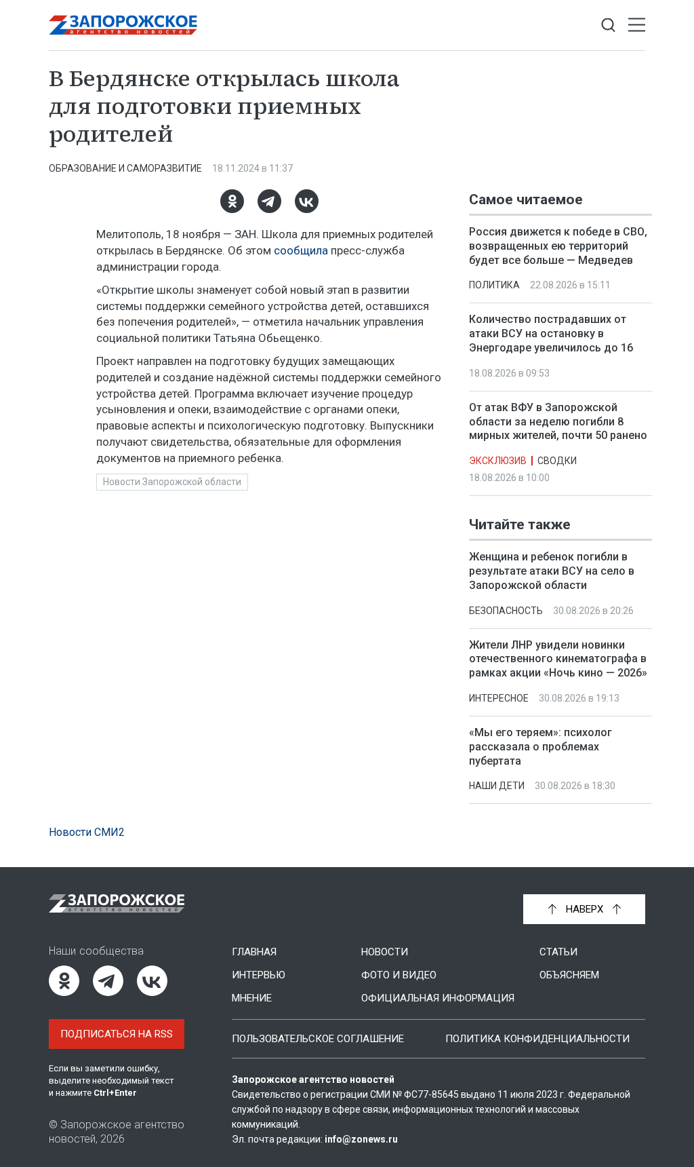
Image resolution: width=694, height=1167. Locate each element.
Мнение (252, 998)
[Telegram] (269, 201)
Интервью (258, 975)
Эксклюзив (498, 460)
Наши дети (497, 786)
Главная (254, 952)
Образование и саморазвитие (125, 168)
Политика (494, 285)
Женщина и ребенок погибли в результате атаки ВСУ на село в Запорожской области (551, 571)
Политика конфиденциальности (537, 1039)
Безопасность (506, 610)
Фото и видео (398, 975)
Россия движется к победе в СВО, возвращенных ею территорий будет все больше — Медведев (558, 246)
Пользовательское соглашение (318, 1039)
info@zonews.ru (361, 1139)
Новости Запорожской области (172, 481)
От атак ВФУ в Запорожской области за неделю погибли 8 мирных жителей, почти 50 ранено (558, 421)
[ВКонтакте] (307, 201)
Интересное (499, 698)
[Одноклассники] (232, 201)
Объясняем (569, 975)
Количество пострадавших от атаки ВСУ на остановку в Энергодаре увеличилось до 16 (551, 333)
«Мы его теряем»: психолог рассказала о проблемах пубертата (540, 746)
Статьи (558, 952)
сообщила (301, 250)
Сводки (557, 460)
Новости (384, 952)
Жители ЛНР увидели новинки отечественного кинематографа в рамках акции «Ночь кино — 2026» (558, 659)
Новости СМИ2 (87, 832)
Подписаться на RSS (116, 1034)
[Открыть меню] (637, 25)
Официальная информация (437, 998)
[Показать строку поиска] (608, 25)
